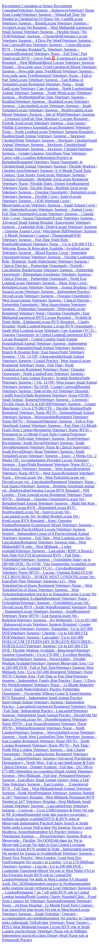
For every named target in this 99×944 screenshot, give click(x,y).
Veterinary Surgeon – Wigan (43, 14)
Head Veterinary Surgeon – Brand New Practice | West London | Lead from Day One (48, 857)
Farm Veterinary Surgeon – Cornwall (52, 45)
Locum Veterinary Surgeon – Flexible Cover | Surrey (49, 194)
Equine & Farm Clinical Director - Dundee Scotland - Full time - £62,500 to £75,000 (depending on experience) (48, 767)
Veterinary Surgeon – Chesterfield (36, 36)
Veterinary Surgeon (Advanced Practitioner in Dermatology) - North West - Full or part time (48, 760)
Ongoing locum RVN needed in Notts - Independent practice (48, 849)
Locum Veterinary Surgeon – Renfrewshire (49, 110)
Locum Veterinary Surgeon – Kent (47, 611)
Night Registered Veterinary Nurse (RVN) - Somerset (46, 410)
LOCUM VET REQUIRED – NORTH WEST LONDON (47, 574)
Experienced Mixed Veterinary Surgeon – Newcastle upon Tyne (49, 69)
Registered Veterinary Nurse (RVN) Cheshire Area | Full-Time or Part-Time (47, 674)
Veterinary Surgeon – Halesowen (43, 10)
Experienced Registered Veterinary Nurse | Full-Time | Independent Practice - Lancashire (49, 708)
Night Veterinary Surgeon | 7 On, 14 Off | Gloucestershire (43, 354)
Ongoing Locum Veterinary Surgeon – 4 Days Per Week (44, 38)
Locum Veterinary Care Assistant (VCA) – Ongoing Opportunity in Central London (49, 332)
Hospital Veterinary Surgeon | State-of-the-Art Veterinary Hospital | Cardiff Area (46, 391)
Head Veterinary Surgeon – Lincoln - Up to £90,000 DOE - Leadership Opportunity (48, 866)
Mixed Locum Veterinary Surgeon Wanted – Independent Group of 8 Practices (44, 531)
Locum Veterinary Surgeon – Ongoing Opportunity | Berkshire (44, 190)
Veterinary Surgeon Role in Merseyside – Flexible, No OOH (46, 838)
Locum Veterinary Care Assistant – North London (46, 88)
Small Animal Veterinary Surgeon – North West (47, 90)
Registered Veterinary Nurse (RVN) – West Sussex (46, 471)
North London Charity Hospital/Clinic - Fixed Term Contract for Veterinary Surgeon (49, 899)
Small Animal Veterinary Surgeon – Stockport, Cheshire (49, 142)
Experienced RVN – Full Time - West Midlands (45, 786)
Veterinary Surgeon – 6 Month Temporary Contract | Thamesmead (49, 233)
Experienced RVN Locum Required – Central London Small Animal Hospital (47, 339)
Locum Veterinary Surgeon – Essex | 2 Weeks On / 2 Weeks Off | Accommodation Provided (49, 458)
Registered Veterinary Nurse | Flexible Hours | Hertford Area (45, 186)
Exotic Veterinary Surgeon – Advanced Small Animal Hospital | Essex (49, 220)
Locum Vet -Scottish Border (40, 516)
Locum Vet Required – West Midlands (44, 27)
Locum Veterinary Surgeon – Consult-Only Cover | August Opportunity (48, 216)
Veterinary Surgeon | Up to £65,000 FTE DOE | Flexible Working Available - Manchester (45, 648)
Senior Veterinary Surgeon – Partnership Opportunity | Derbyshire (44, 307)
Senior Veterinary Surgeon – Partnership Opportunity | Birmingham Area (47, 272)
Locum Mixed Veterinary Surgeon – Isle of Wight (47, 112)
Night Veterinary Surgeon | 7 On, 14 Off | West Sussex (46, 380)
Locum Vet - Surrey (37, 512)
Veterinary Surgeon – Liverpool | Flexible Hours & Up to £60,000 (45, 402)
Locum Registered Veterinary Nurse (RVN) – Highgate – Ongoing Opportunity (47, 497)
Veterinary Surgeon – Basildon (38, 101)
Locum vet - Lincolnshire (31, 482)
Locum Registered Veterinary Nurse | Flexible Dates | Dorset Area (45, 181)
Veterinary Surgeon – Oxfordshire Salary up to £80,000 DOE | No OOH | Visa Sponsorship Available (46, 561)
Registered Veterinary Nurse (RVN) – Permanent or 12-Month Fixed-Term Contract (47, 432)
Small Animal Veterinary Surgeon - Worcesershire (48, 415)
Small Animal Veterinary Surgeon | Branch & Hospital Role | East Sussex (44, 350)
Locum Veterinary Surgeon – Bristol (42, 21)
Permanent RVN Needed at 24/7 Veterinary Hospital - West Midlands (48, 799)
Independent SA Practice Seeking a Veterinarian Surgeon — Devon (42, 834)
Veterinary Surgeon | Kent (54, 438)
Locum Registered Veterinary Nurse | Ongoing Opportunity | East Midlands (45, 313)
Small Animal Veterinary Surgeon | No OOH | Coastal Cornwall (49, 384)
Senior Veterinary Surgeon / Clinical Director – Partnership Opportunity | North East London (47, 278)
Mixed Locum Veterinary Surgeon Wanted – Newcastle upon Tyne (48, 65)
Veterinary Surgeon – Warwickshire (41, 732)
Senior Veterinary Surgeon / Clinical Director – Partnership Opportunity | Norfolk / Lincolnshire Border (45, 265)
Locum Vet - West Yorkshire (46, 477)
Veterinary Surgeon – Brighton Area (47, 486)
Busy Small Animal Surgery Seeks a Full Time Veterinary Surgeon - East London (45, 782)
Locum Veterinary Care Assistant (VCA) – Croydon (49, 566)
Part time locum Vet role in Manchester (49, 910)
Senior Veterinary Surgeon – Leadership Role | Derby (46, 224)
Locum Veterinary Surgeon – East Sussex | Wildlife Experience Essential (44, 125)
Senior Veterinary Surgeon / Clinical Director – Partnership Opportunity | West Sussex (47, 302)
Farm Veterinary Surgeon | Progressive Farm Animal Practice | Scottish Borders (43, 376)
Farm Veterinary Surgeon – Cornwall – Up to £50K (45, 808)
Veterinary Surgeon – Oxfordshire (46, 603)
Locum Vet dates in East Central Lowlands (52, 845)
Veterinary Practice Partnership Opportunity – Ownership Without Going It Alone (41, 691)
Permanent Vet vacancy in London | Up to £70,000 (47, 862)
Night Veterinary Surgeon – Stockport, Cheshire (51, 140)
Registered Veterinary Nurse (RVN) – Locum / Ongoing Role (43, 570)
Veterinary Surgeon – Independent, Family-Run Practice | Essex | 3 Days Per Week (48, 680)
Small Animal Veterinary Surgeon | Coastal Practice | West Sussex (43, 358)
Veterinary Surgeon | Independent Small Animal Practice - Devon (45, 713)
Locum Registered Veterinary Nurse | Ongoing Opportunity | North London (43, 371)
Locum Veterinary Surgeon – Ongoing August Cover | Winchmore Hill (49, 229)
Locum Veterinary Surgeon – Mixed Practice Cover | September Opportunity (45, 252)
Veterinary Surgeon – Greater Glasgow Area (47, 151)
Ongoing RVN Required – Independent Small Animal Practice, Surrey (46, 697)
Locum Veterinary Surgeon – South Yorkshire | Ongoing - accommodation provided (46, 914)
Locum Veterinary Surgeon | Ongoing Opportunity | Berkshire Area (44, 177)
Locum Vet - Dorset (40, 719)
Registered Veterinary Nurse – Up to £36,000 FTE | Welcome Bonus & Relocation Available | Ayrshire (48, 246)
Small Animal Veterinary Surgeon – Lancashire (46, 803)
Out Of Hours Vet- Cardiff (52, 19)
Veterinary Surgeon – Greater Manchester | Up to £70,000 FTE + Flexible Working (49, 406)
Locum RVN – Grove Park (30, 58)
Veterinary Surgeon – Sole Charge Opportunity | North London (43, 752)
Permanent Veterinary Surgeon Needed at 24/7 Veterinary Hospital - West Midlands (48, 795)
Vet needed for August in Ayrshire (27, 853)
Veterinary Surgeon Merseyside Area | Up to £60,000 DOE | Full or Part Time (47, 665)
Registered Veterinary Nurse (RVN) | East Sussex (46, 613)
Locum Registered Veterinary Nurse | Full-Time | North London (46, 365)
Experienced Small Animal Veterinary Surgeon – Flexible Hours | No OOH (47, 31)
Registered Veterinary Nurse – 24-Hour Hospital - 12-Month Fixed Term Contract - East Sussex (48, 905)
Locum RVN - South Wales (33, 607)
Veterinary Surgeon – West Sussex (47, 469)
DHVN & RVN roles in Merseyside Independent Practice (41, 821)
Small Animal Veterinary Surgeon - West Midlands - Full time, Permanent (47, 773)
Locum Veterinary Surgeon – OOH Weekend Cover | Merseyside (41, 200)
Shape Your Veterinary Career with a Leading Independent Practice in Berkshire (44, 157)
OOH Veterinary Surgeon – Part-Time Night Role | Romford (41, 239)
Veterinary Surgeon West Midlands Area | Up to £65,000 (47, 670)
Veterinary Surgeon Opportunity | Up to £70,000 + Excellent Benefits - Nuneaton (47, 654)
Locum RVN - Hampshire (35, 508)
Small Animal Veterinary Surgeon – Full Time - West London (45, 536)
